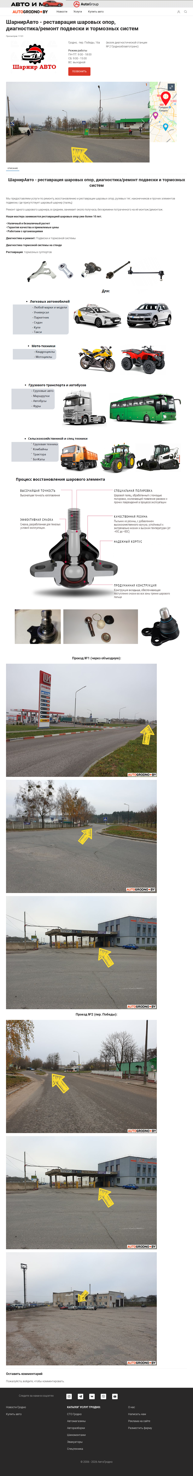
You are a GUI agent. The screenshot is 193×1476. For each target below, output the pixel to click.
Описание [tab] (13, 168)
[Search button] (179, 12)
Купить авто (96, 11)
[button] (179, 11)
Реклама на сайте (139, 1421)
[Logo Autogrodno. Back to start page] (30, 11)
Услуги (77, 11)
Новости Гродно (16, 1407)
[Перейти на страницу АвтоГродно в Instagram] (69, 1396)
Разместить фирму (140, 1428)
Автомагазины (76, 1421)
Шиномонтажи (76, 1434)
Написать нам (137, 1414)
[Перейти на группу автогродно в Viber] (103, 1396)
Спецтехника (75, 1448)
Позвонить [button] (79, 71)
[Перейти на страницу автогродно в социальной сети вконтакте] (92, 1396)
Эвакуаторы (75, 1441)
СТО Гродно (74, 1414)
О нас (131, 1407)
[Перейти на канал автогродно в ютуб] (115, 1396)
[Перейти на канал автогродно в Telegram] (80, 1396)
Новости (62, 11)
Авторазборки (76, 1428)
